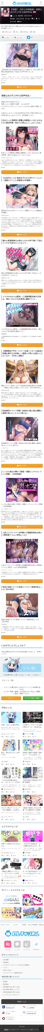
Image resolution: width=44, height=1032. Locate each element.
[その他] (31, 37)
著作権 (5, 981)
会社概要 (6, 960)
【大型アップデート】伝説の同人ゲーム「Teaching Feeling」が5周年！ (32, 727)
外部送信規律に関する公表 (11, 992)
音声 (20, 21)
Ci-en (11, 1012)
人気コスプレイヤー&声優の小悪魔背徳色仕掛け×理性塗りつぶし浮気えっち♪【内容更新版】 (21, 566)
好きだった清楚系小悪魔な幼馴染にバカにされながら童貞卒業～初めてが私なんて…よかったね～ (21, 154)
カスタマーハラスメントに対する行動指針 (16, 965)
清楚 (34, 32)
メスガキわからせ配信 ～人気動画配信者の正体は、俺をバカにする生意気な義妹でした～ (21, 330)
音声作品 (25, 32)
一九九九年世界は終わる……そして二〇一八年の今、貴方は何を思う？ (10, 782)
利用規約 (6, 962)
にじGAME (31, 1007)
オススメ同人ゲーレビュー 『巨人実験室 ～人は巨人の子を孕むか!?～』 (11, 810)
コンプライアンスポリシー (11, 995)
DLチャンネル (22, 3)
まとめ (15, 925)
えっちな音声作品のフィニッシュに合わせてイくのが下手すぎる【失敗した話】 (32, 873)
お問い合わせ (7, 970)
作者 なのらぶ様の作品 (10, 725)
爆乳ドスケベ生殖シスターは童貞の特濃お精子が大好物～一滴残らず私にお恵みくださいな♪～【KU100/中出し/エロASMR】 (21, 388)
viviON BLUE (31, 1012)
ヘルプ (5, 967)
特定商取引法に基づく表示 (11, 987)
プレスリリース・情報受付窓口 (13, 973)
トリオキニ (10, 1018)
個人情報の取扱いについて (11, 989)
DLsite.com (10, 1007)
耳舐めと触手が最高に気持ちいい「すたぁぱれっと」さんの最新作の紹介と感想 (32, 755)
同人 (17, 32)
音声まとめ (8, 32)
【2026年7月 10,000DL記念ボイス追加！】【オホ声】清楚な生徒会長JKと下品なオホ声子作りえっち (22, 71)
